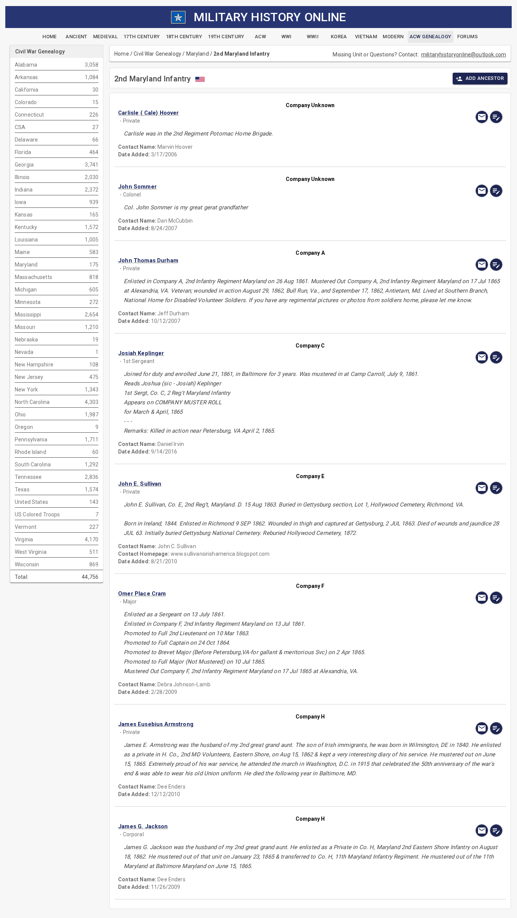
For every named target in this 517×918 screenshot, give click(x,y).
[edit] (496, 117)
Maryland (197, 54)
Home (121, 54)
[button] (252, 113)
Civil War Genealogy (157, 54)
